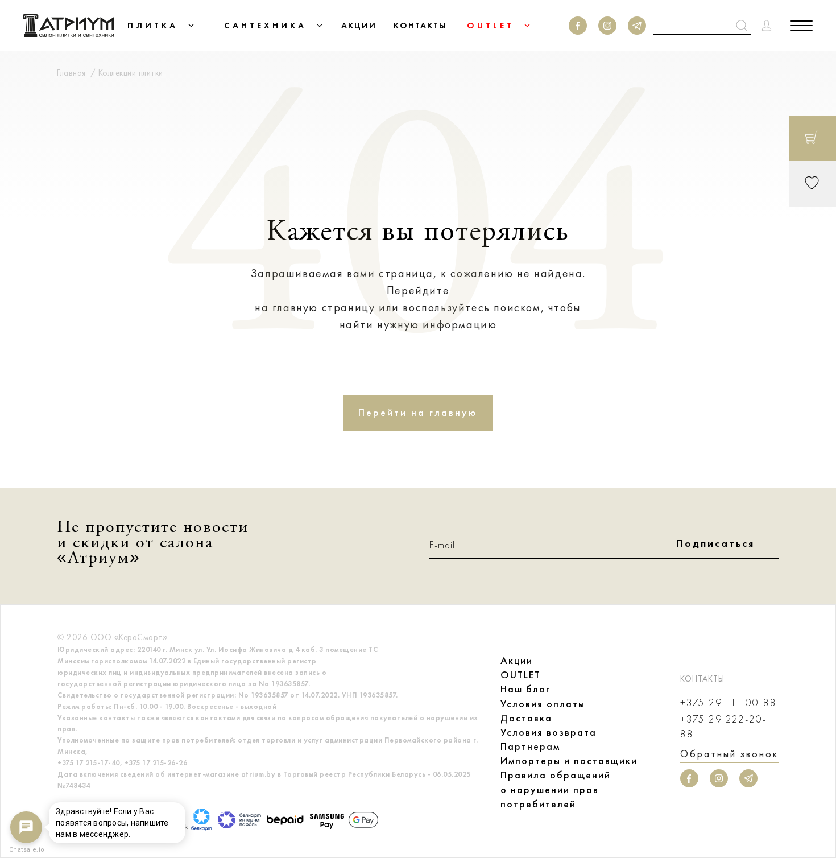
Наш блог (525, 689)
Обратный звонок (729, 754)
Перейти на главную (418, 412)
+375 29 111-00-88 (728, 703)
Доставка (526, 718)
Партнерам (530, 746)
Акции (516, 660)
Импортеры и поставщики (569, 760)
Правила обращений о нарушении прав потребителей (555, 789)
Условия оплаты (542, 704)
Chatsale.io (26, 849)
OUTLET (520, 675)
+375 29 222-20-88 (723, 726)
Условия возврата (548, 732)
